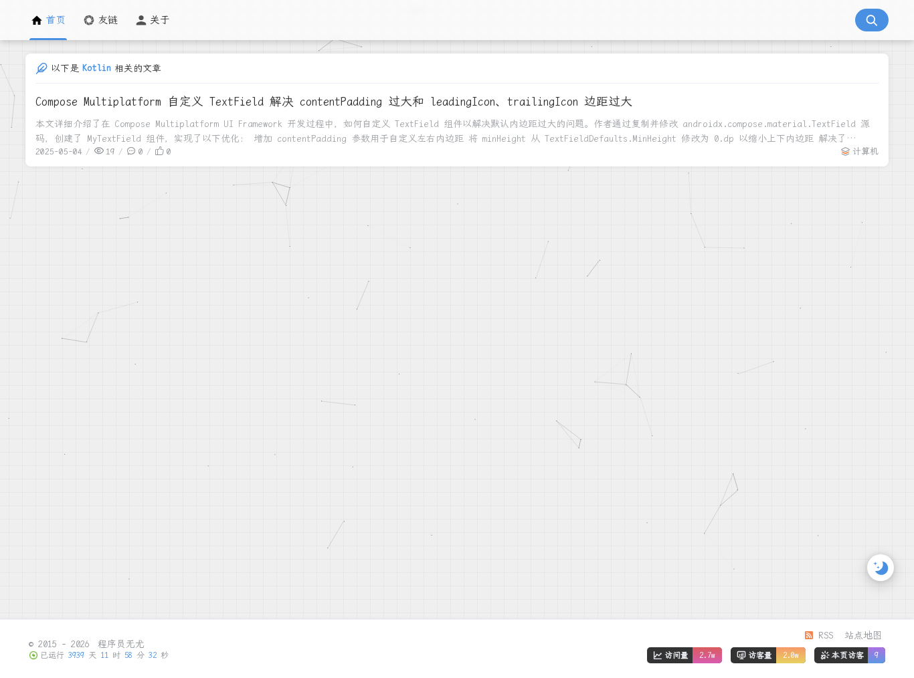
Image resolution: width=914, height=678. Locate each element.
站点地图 (863, 635)
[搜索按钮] (872, 20)
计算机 (865, 151)
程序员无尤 (119, 644)
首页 (55, 20)
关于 (160, 20)
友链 (108, 20)
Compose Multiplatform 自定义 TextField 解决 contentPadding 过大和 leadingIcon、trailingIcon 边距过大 (333, 101)
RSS (823, 635)
